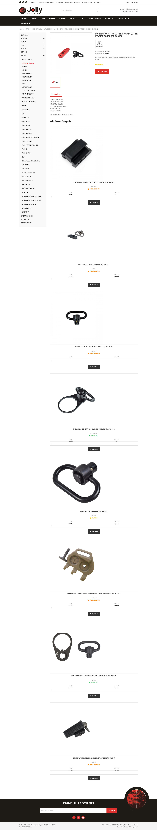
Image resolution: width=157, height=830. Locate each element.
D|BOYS (94, 515)
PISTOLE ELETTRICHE (28, 188)
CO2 (23, 114)
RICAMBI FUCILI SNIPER (29, 204)
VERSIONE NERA (68, 115)
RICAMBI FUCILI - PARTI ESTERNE (31, 196)
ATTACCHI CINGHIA (28, 63)
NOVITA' (82, 18)
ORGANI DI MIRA (27, 77)
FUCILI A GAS (26, 125)
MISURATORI (25, 169)
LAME (43, 18)
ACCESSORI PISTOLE (28, 98)
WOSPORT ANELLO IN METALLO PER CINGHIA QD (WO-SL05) (94, 347)
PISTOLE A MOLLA (27, 180)
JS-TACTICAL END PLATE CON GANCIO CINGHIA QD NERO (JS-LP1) (94, 429)
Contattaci (134, 2)
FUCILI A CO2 (26, 121)
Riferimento (99, 54)
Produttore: (98, 51)
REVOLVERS (25, 192)
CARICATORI (25, 110)
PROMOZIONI (109, 18)
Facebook (20, 2)
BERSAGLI (25, 106)
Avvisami (102, 71)
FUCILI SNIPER (26, 153)
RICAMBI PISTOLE (27, 208)
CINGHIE (24, 70)
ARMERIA (34, 18)
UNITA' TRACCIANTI (28, 94)
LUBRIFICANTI (26, 165)
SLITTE (24, 84)
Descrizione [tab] (56, 94)
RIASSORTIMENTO (123, 18)
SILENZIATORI (26, 80)
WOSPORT (94, 351)
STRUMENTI (25, 212)
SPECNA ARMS (26, 23)
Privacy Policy (123, 825)
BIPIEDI (24, 67)
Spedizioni (59, 2)
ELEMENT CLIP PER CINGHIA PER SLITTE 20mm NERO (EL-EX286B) (93, 182)
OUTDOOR (62, 18)
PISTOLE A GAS (26, 177)
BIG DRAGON (106, 51)
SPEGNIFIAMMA (27, 87)
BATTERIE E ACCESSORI (29, 102)
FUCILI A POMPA (27, 133)
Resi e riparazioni (87, 2)
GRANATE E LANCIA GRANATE (31, 161)
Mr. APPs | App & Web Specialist (129, 827)
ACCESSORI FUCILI (27, 59)
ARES (93, 269)
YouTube (23, 2)
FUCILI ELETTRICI (27, 141)
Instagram (26, 2)
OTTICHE (52, 18)
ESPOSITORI (25, 117)
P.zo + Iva (116, 192)
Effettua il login (133, 11)
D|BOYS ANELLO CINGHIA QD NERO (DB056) (93, 511)
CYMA (93, 680)
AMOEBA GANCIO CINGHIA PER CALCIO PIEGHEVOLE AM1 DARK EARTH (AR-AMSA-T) (93, 593)
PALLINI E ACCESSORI (28, 173)
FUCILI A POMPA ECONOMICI (30, 137)
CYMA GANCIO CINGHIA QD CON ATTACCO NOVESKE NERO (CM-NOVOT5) (94, 676)
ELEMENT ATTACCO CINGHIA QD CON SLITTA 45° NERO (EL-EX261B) (94, 758)
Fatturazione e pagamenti (72, 2)
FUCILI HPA (25, 149)
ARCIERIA (24, 18)
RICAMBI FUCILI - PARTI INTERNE (31, 200)
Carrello (94, 202)
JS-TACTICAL (93, 433)
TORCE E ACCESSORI (28, 90)
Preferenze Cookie (133, 825)
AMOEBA (93, 598)
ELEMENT (93, 186)
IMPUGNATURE (26, 73)
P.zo (71, 192)
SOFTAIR (72, 18)
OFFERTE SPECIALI (95, 18)
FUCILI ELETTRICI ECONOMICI (30, 145)
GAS (23, 157)
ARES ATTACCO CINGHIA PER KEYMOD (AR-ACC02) (93, 264)
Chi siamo (97, 2)
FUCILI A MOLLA (26, 129)
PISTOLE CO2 (26, 184)
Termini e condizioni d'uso (46, 2)
